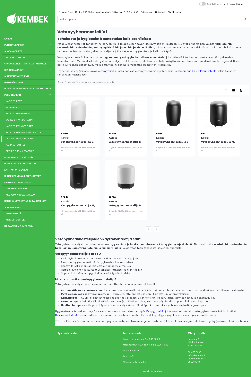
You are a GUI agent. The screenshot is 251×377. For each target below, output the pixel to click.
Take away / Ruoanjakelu (19, 195)
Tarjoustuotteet (15, 220)
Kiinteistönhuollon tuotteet (22, 176)
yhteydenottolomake (134, 362)
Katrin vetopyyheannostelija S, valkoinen (78, 113)
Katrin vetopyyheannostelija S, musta (174, 113)
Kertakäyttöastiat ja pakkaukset (25, 201)
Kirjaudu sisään (234, 4)
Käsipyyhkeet (14, 101)
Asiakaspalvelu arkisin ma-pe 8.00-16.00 (117, 12)
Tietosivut (160, 12)
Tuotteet (70, 82)
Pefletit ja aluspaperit (20, 151)
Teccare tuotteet (15, 57)
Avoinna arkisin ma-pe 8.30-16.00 (76, 12)
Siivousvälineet (14, 70)
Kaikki (8, 39)
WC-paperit (12, 107)
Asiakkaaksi (146, 12)
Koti (62, 82)
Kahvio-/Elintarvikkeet (18, 182)
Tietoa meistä (12, 213)
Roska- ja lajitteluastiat (20, 163)
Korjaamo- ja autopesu (18, 226)
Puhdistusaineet (14, 45)
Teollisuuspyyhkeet (18, 114)
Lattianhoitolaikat (16, 170)
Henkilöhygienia (14, 82)
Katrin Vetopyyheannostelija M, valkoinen (126, 113)
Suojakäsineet (13, 51)
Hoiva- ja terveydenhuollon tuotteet (27, 89)
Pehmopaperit (12, 95)
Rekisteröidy (130, 356)
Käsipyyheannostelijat (20, 126)
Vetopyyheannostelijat (20, 138)
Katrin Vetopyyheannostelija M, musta (219, 113)
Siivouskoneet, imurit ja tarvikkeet (26, 64)
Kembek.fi (72, 321)
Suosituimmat (12, 207)
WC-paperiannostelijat (20, 120)
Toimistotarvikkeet (16, 188)
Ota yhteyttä (174, 12)
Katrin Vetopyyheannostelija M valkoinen (126, 177)
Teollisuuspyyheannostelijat (24, 132)
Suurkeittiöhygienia (16, 76)
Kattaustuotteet (16, 145)
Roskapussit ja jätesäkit (20, 157)
